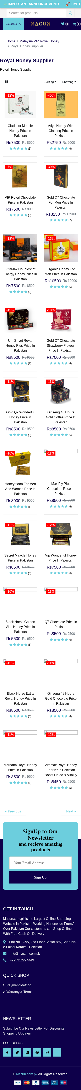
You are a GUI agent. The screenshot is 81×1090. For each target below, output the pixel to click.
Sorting (49, 82)
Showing (68, 82)
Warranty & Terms (19, 992)
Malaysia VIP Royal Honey (39, 41)
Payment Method (18, 985)
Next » (71, 811)
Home (10, 41)
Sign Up (40, 877)
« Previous (13, 811)
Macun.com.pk (26, 1074)
